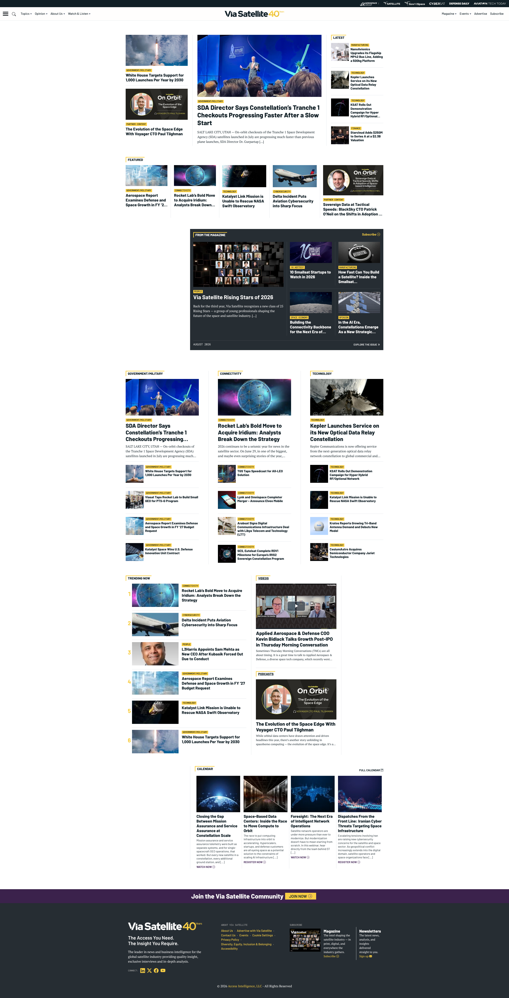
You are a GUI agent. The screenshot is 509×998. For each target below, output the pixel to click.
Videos (263, 578)
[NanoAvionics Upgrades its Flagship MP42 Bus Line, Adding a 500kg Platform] (340, 51)
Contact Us (228, 935)
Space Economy (299, 317)
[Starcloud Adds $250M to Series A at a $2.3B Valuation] (340, 135)
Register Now (253, 862)
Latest (339, 38)
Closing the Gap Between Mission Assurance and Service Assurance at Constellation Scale (216, 826)
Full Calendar (370, 770)
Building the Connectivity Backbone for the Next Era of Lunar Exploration (310, 327)
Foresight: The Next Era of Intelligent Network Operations (312, 821)
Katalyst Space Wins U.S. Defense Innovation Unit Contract (169, 551)
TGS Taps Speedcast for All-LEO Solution (260, 473)
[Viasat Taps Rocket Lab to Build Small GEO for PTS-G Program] (135, 499)
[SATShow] (392, 4)
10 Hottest (297, 267)
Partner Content (136, 124)
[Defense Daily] (459, 4)
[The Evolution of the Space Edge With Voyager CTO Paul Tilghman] (157, 104)
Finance (356, 128)
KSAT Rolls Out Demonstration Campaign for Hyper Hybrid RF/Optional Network (365, 110)
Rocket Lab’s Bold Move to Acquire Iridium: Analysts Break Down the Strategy (194, 200)
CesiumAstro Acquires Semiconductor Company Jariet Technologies (352, 553)
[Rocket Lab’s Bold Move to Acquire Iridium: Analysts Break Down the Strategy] (195, 175)
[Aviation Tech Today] (490, 4)
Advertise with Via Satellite (254, 931)
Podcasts (266, 674)
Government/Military (139, 70)
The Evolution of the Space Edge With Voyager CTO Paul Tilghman (154, 131)
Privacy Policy (230, 940)
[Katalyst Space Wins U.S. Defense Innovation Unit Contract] (135, 551)
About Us (57, 14)
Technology (358, 73)
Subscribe (497, 14)
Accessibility (229, 948)
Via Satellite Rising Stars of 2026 (233, 297)
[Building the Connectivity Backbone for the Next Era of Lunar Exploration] (311, 302)
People (198, 291)
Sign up (364, 956)
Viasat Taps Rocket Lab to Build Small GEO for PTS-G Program (171, 499)
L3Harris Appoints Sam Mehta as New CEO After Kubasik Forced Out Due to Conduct (212, 654)
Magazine (448, 14)
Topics (25, 14)
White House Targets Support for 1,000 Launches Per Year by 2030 (155, 77)
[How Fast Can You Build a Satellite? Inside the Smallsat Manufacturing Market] (359, 252)
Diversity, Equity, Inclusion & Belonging (246, 944)
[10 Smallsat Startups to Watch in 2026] (311, 252)
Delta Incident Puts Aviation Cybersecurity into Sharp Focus (293, 201)
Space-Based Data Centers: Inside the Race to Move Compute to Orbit (265, 823)
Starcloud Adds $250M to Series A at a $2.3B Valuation (367, 136)
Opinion (40, 14)
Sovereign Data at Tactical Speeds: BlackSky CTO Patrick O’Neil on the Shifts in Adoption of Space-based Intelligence (352, 209)
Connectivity (182, 190)
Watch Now (204, 867)
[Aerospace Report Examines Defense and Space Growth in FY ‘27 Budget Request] (146, 175)
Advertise (480, 14)
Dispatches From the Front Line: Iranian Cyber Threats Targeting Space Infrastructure (360, 823)
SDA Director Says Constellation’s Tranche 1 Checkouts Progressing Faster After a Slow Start (258, 115)
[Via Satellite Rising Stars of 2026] (238, 264)
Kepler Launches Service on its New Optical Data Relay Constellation (364, 83)
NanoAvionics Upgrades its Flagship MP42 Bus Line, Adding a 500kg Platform (367, 55)
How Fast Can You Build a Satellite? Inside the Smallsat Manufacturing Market (358, 277)
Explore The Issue (367, 345)
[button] (5, 14)
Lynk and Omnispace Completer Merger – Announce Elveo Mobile (260, 499)
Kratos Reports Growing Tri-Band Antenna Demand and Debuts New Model (354, 527)
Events (464, 14)
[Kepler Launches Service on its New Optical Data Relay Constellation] (340, 79)
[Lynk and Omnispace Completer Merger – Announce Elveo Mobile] (227, 499)
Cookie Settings (262, 935)
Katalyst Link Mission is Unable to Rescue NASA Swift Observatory (243, 201)
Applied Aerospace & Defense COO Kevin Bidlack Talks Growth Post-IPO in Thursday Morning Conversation (294, 638)
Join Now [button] (298, 896)
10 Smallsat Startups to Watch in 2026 (310, 274)
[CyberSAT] (437, 4)
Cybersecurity (282, 191)
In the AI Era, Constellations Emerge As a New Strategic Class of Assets (358, 327)
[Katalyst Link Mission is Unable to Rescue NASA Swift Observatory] (244, 175)
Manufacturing (360, 45)
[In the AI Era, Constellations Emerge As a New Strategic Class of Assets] (359, 302)
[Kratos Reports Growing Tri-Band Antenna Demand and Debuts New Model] (319, 525)
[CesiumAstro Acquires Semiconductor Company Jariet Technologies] (319, 551)
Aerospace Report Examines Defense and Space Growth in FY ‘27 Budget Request (146, 200)
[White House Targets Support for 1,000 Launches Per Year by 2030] (157, 50)
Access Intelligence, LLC (245, 986)
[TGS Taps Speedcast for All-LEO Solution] (227, 473)
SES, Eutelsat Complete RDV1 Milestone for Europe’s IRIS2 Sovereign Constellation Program (260, 554)
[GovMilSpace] (415, 3)
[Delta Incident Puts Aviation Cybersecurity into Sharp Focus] (295, 175)
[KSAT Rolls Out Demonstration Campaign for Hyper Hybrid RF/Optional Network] (340, 107)
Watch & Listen (78, 14)
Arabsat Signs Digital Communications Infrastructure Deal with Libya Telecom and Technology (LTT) (263, 529)
